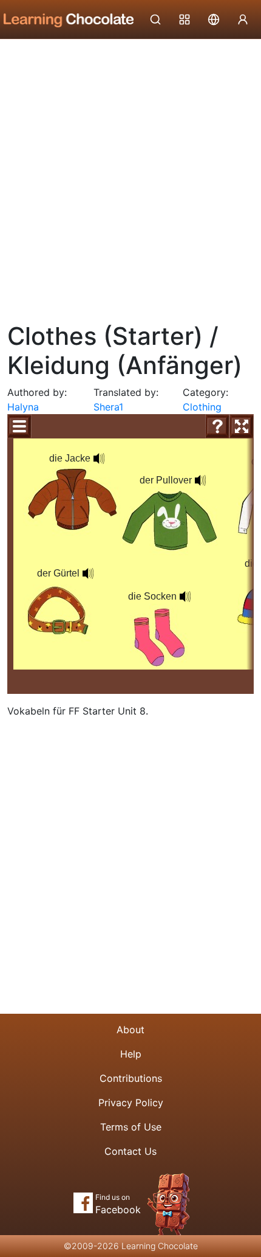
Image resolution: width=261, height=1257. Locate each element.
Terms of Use (130, 1127)
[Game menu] (19, 426)
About (130, 1029)
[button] (99, 458)
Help (130, 1054)
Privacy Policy (130, 1102)
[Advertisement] (130, 176)
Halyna (23, 407)
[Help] (217, 426)
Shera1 (108, 407)
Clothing (202, 407)
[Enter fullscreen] (241, 426)
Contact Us (130, 1151)
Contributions (131, 1078)
